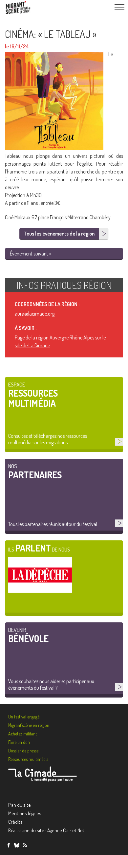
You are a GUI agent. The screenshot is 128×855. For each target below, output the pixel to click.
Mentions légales (24, 813)
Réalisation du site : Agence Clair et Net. (46, 830)
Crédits (15, 822)
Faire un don (19, 742)
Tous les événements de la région (59, 233)
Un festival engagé (23, 716)
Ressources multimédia (28, 759)
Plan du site (19, 805)
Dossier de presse (23, 750)
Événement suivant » (30, 253)
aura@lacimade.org (34, 313)
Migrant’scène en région (28, 725)
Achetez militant (22, 733)
